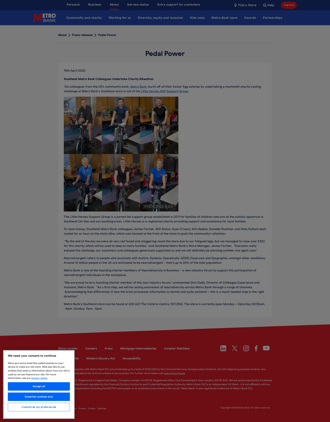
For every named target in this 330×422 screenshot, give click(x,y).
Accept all (39, 386)
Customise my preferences (39, 407)
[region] (39, 384)
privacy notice (39, 378)
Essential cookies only (39, 397)
